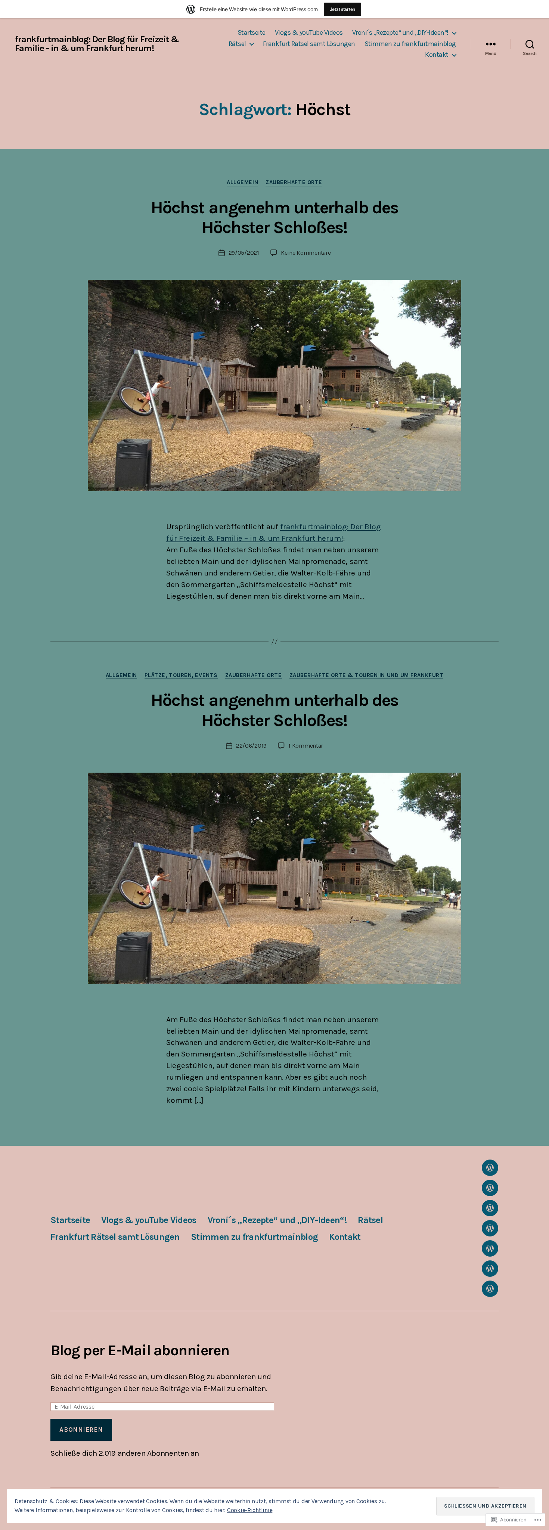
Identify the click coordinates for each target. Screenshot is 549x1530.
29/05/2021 (244, 252)
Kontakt (437, 55)
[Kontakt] (490, 1289)
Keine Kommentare (306, 252)
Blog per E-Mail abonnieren (139, 1350)
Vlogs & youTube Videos (309, 33)
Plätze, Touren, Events (181, 675)
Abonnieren (81, 1429)
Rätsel (237, 44)
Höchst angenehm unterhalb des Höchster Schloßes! (274, 217)
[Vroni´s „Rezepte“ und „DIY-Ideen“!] (490, 1208)
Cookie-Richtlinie (249, 1510)
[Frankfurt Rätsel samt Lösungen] (490, 1248)
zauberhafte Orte (294, 182)
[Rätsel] (490, 1228)
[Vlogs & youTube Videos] (490, 1188)
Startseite (252, 33)
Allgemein (242, 182)
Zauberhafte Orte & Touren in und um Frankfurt (366, 675)
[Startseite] (490, 1168)
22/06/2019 (251, 745)
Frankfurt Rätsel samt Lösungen (309, 44)
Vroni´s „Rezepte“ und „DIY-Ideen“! (400, 33)
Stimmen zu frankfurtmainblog (410, 44)
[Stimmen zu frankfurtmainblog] (490, 1268)
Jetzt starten (343, 9)
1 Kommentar (305, 745)
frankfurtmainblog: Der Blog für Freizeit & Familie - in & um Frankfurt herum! (97, 44)
